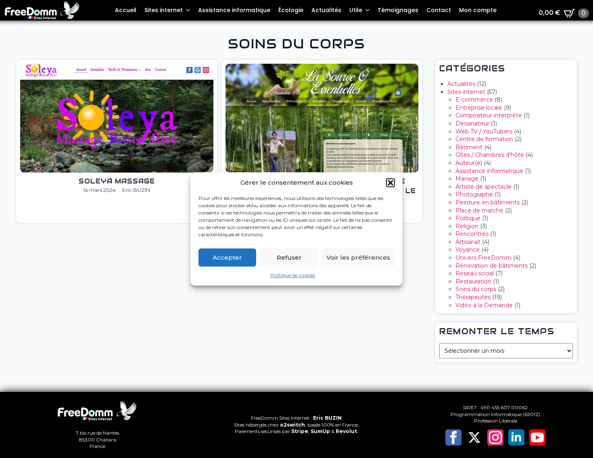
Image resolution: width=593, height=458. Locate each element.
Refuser (289, 257)
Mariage (466, 178)
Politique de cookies (292, 275)
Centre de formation (484, 139)
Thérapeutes (473, 297)
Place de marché (479, 210)
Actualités (326, 10)
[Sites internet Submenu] (188, 10)
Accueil (125, 10)
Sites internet (163, 10)
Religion (466, 226)
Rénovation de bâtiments (491, 265)
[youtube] (537, 437)
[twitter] (474, 437)
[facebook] (453, 437)
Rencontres (472, 233)
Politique (467, 218)
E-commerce (474, 99)
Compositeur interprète (488, 115)
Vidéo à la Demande (484, 305)
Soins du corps (475, 289)
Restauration (473, 281)
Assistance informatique (234, 10)
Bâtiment (468, 147)
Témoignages (398, 10)
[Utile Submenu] (368, 10)
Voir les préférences (358, 257)
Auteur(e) (468, 163)
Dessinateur (472, 123)
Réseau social (474, 273)
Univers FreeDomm (483, 257)
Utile (355, 10)
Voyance (467, 249)
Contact (438, 10)
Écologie (290, 10)
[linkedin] (516, 437)
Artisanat (467, 242)
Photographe (474, 194)
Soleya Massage (117, 181)
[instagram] (495, 437)
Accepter (227, 257)
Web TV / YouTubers (483, 131)
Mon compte (478, 10)
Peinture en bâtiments (487, 202)
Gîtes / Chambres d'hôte (489, 154)
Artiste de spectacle (483, 186)
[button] (390, 183)
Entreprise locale (478, 107)
